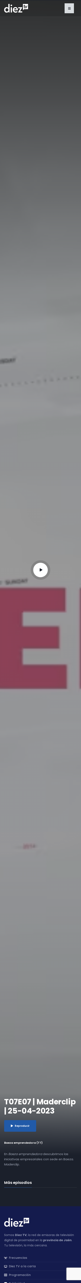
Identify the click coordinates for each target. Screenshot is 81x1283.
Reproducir (22, 1126)
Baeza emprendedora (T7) (23, 1143)
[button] (69, 8)
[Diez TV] (16, 8)
